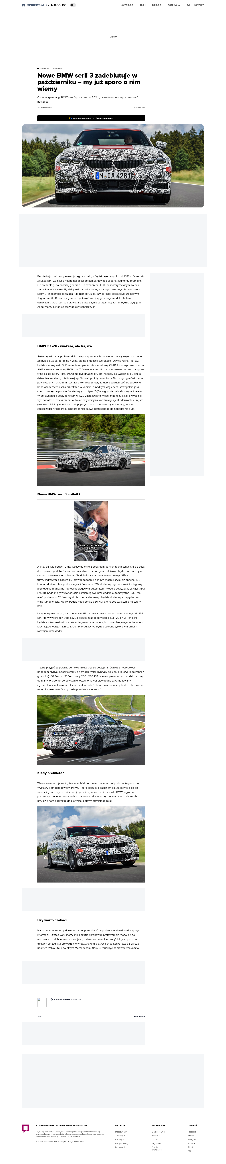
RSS (190, 1151)
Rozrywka (174, 5)
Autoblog (127, 5)
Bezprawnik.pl (121, 1147)
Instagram (192, 1139)
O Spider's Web (158, 1132)
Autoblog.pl (120, 1136)
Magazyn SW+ (121, 1132)
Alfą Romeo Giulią (84, 293)
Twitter (191, 1136)
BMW (136, 1016)
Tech (142, 5)
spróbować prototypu (102, 935)
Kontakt (199, 5)
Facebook (192, 1132)
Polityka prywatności (157, 1148)
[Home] (57, 5)
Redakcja (156, 1136)
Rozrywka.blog (121, 1143)
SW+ (189, 5)
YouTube (191, 1143)
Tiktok (190, 1147)
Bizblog (156, 5)
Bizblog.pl (119, 1139)
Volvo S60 (54, 948)
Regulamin (156, 1143)
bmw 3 (142, 1016)
